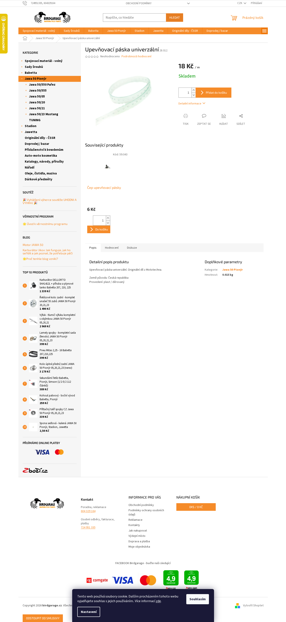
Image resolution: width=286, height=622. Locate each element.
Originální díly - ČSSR (40, 138)
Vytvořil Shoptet (253, 606)
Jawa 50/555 (38, 90)
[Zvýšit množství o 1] (193, 90)
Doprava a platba (139, 541)
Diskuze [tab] (132, 248)
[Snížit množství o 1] (193, 95)
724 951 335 (88, 528)
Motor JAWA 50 (33, 244)
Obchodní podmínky (139, 3)
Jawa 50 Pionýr (35, 79)
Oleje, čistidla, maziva (41, 173)
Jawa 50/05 (37, 96)
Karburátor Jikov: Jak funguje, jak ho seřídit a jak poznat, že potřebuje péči (48, 251)
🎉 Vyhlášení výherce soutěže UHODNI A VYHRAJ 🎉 (50, 201)
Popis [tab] (93, 248)
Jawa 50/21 (37, 108)
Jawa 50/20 (37, 102)
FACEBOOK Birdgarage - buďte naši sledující (143, 563)
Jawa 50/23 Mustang (43, 114)
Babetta (31, 73)
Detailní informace (189, 103)
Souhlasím (197, 599)
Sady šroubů (34, 67)
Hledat (174, 17)
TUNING (34, 120)
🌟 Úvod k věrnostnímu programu (45, 223)
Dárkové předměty (38, 179)
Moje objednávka (139, 547)
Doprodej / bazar (37, 144)
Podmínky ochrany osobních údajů (146, 512)
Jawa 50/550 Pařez (42, 84)
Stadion (30, 126)
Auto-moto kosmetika (41, 155)
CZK (240, 3)
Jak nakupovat (137, 531)
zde (158, 601)
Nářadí (29, 167)
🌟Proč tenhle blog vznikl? (40, 258)
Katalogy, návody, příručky (44, 161)
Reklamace (135, 520)
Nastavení (89, 612)
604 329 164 (88, 511)
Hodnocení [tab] (112, 248)
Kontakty (134, 525)
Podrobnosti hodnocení (136, 57)
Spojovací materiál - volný (43, 61)
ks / (196, 507)
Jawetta (31, 132)
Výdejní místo (136, 536)
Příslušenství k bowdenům (44, 150)
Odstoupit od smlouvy (42, 618)
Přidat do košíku (216, 92)
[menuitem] (38, 30)
